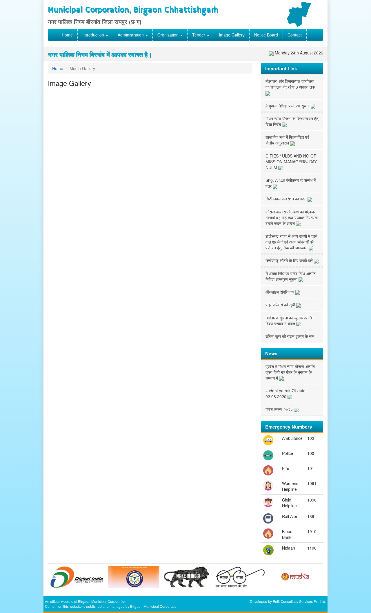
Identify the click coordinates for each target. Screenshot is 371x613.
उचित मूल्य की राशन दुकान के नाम (289, 336)
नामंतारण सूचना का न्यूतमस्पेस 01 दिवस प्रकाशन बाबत (289, 320)
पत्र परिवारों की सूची (280, 305)
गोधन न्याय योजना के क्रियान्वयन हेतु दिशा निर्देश (292, 121)
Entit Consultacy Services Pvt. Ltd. (299, 601)
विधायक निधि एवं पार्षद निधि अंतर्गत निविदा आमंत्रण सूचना (290, 276)
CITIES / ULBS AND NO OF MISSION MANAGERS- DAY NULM (291, 161)
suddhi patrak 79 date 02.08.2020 (285, 393)
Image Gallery (232, 35)
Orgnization (168, 35)
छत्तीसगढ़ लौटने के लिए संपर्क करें (289, 260)
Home (67, 35)
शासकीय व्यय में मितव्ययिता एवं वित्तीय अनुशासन (287, 140)
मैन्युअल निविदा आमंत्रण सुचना (288, 106)
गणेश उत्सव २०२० (279, 409)
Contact (295, 35)
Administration (131, 35)
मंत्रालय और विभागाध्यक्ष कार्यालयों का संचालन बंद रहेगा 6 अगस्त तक (290, 84)
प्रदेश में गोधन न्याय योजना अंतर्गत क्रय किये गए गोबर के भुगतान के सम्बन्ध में (290, 372)
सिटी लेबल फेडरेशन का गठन (286, 199)
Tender (199, 35)
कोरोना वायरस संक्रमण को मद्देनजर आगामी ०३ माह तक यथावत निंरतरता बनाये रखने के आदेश (291, 217)
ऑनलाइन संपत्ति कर (280, 292)
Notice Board (266, 35)
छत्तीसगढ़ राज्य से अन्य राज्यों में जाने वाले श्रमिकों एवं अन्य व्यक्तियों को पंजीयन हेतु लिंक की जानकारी (291, 241)
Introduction (93, 35)
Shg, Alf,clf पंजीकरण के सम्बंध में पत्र (290, 183)
